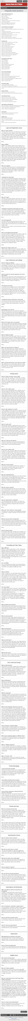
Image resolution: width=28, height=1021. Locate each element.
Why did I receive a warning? (6, 51)
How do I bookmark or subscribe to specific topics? (10, 106)
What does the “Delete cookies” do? (8, 24)
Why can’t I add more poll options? (7, 46)
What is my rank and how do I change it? (8, 37)
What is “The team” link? (5, 80)
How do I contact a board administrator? (8, 122)
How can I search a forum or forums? (8, 97)
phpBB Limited (9, 960)
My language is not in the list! (6, 33)
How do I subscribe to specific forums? (8, 107)
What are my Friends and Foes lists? (8, 92)
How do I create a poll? (5, 45)
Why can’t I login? (4, 19)
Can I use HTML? (4, 60)
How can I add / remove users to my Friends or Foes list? (11, 93)
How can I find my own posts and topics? (8, 101)
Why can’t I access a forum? (6, 49)
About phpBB (10, 962)
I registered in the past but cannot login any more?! (10, 20)
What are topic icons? (5, 68)
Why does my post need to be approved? (9, 54)
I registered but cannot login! (6, 18)
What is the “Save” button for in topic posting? (9, 53)
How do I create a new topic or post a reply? (9, 42)
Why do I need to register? (6, 15)
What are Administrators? (6, 72)
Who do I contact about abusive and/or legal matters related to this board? (13, 121)
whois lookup (9, 984)
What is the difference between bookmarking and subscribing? (12, 105)
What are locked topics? (5, 67)
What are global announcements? (7, 64)
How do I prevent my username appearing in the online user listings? (12, 30)
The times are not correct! (6, 31)
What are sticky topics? (5, 66)
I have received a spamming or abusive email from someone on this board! (13, 88)
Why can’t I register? (5, 17)
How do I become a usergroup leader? (8, 77)
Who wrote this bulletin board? (7, 117)
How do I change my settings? (7, 28)
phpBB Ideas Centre (7, 971)
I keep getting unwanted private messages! (9, 85)
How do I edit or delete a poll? (7, 47)
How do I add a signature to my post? (8, 44)
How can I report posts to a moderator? (8, 52)
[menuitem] (3, 1)
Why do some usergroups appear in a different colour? (11, 78)
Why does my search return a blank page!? (9, 99)
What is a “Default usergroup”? (7, 79)
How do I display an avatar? (6, 36)
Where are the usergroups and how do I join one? (10, 76)
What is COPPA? (4, 16)
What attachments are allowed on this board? (9, 112)
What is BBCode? (4, 59)
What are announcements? (6, 65)
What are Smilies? (4, 62)
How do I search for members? (7, 100)
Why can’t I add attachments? (6, 50)
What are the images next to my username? (9, 34)
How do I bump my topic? (6, 55)
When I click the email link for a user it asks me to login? (11, 38)
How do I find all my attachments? (7, 114)
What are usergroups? (5, 75)
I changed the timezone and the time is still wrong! (10, 32)
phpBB (24, 315)
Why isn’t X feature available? (6, 119)
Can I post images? (5, 63)
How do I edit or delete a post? (7, 43)
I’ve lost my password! (5, 21)
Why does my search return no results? (8, 98)
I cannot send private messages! (7, 84)
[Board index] (14, 4)
